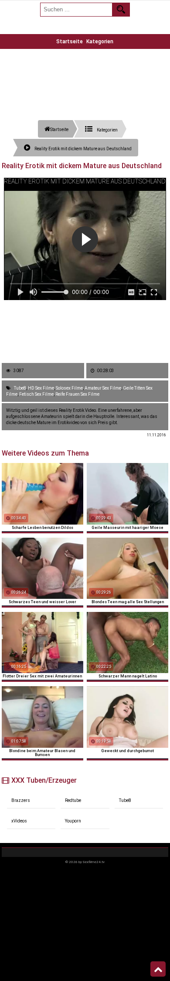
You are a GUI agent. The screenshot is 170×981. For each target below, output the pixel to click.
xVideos (19, 821)
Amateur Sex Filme (103, 388)
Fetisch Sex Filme (36, 394)
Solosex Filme (69, 388)
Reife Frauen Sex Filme (77, 394)
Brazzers (20, 800)
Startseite (69, 41)
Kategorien (99, 41)
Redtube (73, 800)
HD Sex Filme (41, 388)
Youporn (73, 821)
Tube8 (20, 388)
